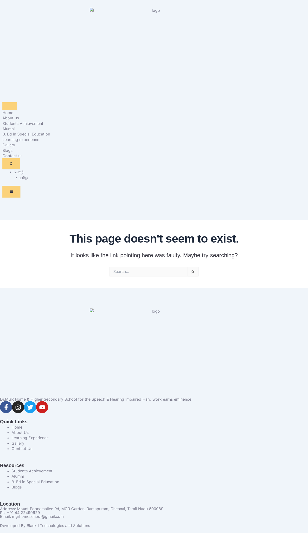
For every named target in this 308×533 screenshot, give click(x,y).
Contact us (12, 155)
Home (7, 112)
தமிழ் (24, 177)
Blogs (7, 150)
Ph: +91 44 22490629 (20, 512)
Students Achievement (22, 123)
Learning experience (20, 139)
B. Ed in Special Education (26, 134)
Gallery (8, 144)
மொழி (19, 171)
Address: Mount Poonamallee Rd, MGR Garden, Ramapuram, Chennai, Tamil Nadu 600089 (81, 508)
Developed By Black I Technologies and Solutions (45, 525)
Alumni (8, 128)
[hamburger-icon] (9, 106)
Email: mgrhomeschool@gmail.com (32, 516)
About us (10, 118)
